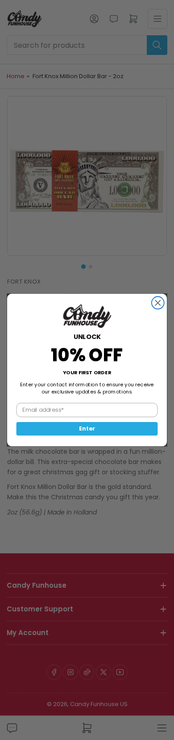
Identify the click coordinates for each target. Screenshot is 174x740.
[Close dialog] (158, 303)
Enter (87, 429)
